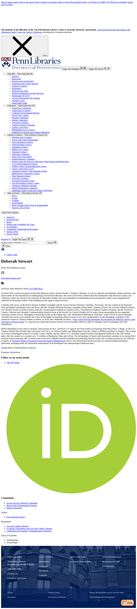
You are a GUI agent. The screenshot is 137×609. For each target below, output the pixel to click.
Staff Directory (12, 219)
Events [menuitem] (15, 198)
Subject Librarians (14, 508)
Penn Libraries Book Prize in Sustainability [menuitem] (30, 205)
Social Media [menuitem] (17, 203)
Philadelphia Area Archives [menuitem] (23, 130)
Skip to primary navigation (46, 2)
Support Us (6, 239)
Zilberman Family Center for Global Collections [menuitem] (32, 190)
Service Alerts (12, 234)
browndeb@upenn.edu (10, 278)
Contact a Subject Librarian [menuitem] (23, 125)
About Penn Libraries (10, 213)
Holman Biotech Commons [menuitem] (23, 159)
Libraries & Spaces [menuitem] (14, 135)
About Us (10, 217)
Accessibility (11, 227)
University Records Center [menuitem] (23, 181)
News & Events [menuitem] (13, 193)
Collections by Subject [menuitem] (21, 110)
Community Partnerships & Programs (22, 229)
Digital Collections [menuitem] (20, 120)
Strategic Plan (12, 232)
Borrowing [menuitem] (16, 79)
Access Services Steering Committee (21, 503)
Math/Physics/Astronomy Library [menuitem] (26, 173)
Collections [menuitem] (11, 106)
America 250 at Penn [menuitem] (21, 208)
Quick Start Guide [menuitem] (19, 103)
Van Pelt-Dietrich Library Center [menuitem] (25, 183)
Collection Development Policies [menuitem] (25, 113)
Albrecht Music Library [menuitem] (22, 145)
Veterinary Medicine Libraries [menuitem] (24, 185)
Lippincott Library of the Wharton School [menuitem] (29, 171)
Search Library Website (11, 242)
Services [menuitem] (15, 76)
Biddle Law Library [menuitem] (20, 149)
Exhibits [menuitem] (15, 200)
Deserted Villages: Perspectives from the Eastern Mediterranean (39, 341)
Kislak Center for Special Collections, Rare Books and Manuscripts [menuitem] (40, 161)
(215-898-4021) (36, 289)
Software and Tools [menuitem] (20, 91)
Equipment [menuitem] (16, 88)
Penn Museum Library (15, 517)
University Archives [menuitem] (20, 122)
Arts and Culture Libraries (17, 526)
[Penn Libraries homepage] (31, 69)
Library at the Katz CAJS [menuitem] (22, 169)
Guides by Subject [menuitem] (19, 86)
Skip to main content (9, 2)
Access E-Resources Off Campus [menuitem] (26, 98)
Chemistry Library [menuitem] (19, 152)
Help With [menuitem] (11, 74)
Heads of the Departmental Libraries (21, 505)
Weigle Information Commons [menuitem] (24, 188)
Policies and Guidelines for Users (20, 224)
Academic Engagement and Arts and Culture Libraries (29, 528)
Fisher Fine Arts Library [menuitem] (22, 157)
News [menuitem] (14, 196)
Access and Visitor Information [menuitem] (25, 140)
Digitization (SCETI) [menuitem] (21, 96)
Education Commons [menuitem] (21, 154)
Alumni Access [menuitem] (18, 100)
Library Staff (11, 255)
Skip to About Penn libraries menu (72, 2)
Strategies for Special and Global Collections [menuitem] (31, 132)
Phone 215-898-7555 (101, 2)
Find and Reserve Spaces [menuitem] (22, 142)
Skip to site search (26, 2)
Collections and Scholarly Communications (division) (29, 531)
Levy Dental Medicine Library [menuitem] (25, 164)
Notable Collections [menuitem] (20, 118)
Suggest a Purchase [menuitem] (20, 127)
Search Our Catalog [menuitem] (20, 115)
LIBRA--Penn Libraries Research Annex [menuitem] (29, 166)
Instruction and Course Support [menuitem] (25, 84)
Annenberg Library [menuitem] (20, 147)
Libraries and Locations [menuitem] (22, 137)
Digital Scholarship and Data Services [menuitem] (28, 93)
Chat (89, 2)
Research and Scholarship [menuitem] (23, 81)
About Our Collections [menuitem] (21, 108)
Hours (9, 222)
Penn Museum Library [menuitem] (21, 176)
